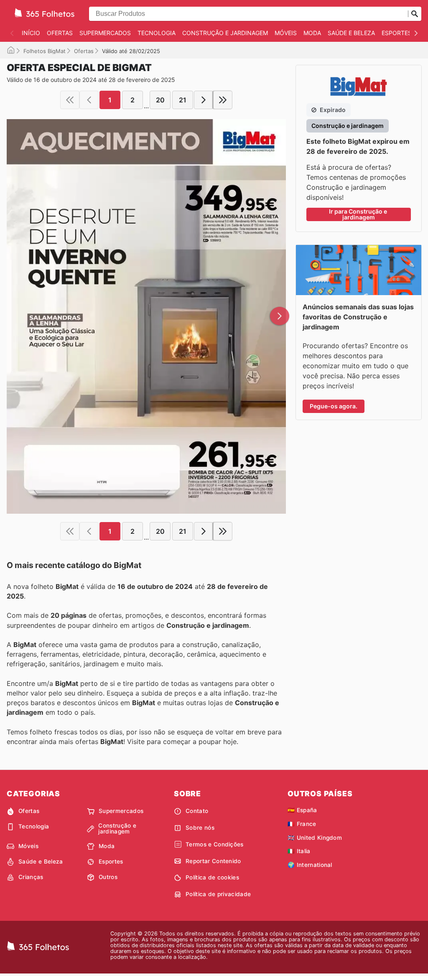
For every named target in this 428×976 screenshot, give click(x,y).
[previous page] (89, 100)
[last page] (222, 100)
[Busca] (414, 13)
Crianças (30, 877)
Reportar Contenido (213, 861)
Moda (312, 32)
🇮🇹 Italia (299, 851)
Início (31, 32)
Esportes (397, 32)
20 (160, 100)
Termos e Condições (215, 844)
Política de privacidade (218, 894)
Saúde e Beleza (351, 32)
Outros (108, 877)
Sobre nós (200, 827)
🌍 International (310, 864)
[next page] (203, 100)
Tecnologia (157, 32)
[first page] (69, 100)
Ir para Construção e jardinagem (358, 214)
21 (182, 100)
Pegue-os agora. (333, 406)
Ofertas (60, 32)
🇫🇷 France (302, 824)
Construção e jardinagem (225, 32)
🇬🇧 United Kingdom (315, 837)
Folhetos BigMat (44, 51)
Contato (197, 811)
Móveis (286, 32)
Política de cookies (212, 877)
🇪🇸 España (302, 810)
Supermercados (105, 32)
